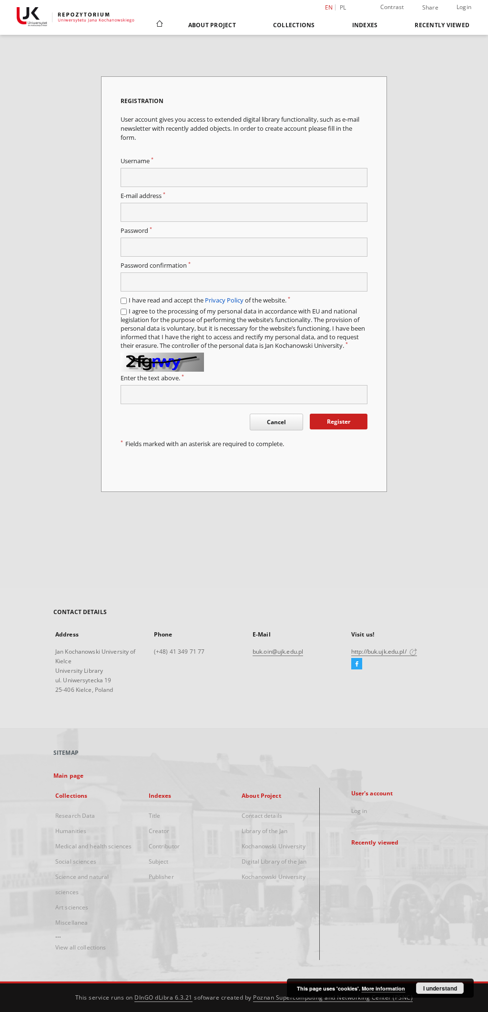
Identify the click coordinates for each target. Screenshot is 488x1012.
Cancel (276, 422)
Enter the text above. (152, 378)
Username (137, 161)
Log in (359, 811)
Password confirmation (156, 265)
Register (338, 421)
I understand (440, 988)
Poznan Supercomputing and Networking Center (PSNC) (333, 997)
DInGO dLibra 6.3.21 (163, 997)
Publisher (161, 877)
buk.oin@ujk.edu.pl (278, 651)
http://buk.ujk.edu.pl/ (379, 651)
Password (136, 231)
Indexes (365, 25)
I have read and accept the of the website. (209, 300)
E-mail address (143, 196)
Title (155, 816)
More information (383, 988)
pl (343, 7)
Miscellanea (71, 922)
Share (430, 7)
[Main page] (159, 24)
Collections (294, 25)
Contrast (392, 7)
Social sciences (75, 861)
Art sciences (71, 907)
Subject (159, 861)
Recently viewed (442, 25)
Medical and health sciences (93, 846)
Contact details (262, 816)
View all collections (80, 947)
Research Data (75, 816)
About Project (212, 25)
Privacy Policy (224, 300)
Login (464, 7)
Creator (159, 831)
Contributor (164, 846)
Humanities (70, 831)
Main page (68, 776)
